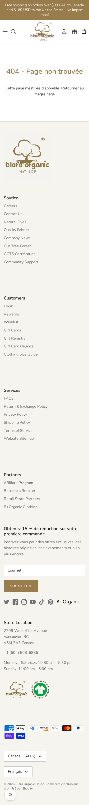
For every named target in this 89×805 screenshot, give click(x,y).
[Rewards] (73, 31)
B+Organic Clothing (20, 507)
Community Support (21, 262)
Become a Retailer (19, 490)
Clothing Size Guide (21, 354)
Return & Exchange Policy (25, 406)
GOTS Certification (20, 254)
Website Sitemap (19, 438)
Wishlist (11, 322)
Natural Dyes (15, 222)
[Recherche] (15, 31)
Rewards (11, 314)
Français (15, 771)
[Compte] (63, 31)
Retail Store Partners (22, 498)
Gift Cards (12, 330)
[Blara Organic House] (42, 31)
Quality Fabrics (16, 229)
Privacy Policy (15, 414)
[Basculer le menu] (5, 31)
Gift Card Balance (19, 346)
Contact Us (13, 214)
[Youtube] (33, 602)
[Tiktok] (41, 602)
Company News (17, 238)
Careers (10, 206)
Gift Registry (15, 338)
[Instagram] (24, 602)
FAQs (8, 398)
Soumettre (21, 586)
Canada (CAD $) (21, 756)
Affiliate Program (18, 482)
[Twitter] (6, 602)
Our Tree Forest (17, 246)
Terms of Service (18, 430)
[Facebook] (15, 602)
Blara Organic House (29, 784)
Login (8, 306)
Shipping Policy (17, 422)
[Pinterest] (50, 602)
